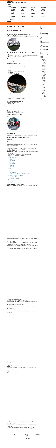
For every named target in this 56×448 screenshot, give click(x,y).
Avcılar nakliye (43, 71)
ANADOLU (41, 85)
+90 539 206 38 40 (16, 0)
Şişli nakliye (43, 84)
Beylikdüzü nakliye (43, 75)
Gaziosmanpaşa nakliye (44, 80)
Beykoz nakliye (43, 87)
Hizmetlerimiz (9, 156)
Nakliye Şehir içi (43, 59)
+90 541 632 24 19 (12, 0)
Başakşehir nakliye (43, 73)
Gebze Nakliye (43, 93)
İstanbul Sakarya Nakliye (44, 97)
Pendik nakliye (43, 90)
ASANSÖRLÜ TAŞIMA (12, 159)
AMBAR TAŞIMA (11, 161)
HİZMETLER (41, 57)
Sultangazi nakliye (46, 33)
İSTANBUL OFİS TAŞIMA (12, 164)
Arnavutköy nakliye (44, 70)
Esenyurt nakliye (43, 78)
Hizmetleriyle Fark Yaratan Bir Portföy (13, 176)
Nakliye (42, 64)
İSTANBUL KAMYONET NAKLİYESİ (13, 158)
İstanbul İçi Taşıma (43, 67)
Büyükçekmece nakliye (44, 76)
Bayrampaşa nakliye (44, 74)
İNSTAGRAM (9, 168)
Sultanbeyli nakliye (43, 91)
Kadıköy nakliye (43, 88)
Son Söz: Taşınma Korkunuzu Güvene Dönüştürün (14, 178)
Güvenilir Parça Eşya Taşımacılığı (13, 172)
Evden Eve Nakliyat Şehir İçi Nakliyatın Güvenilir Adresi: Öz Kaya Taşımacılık (15, 175)
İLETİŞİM (41, 98)
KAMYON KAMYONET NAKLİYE (13, 157)
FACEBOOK (9, 167)
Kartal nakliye (43, 89)
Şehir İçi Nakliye (43, 68)
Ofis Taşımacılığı (43, 69)
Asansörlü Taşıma (43, 61)
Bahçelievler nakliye (44, 72)
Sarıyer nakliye (45, 38)
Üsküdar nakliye (43, 95)
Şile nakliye (43, 92)
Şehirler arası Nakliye (44, 63)
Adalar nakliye (43, 86)
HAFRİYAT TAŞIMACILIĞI (12, 162)
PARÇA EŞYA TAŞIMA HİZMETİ (12, 163)
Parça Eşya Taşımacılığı (44, 65)
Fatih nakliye (43, 79)
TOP (0, 447)
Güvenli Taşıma (11, 180)
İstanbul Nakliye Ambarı (44, 60)
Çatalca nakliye (43, 77)
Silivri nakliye (43, 83)
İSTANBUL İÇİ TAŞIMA (12, 165)
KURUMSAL (41, 56)
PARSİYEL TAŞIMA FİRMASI (12, 160)
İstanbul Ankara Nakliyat (44, 96)
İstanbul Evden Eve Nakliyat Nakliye (11, 182)
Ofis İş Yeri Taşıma (43, 66)
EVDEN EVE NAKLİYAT (12, 166)
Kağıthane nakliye (43, 81)
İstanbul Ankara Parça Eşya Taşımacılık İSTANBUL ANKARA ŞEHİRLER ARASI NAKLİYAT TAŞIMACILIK (19, 173)
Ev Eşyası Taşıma (11, 181)
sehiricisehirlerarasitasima (10, 27)
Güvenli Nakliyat (10, 179)
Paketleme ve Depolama (44, 62)
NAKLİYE (23, 27)
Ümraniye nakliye (43, 94)
